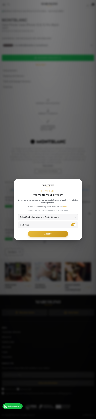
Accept (48, 234)
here (65, 207)
